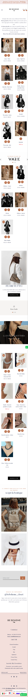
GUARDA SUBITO (14, 560)
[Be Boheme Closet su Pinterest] (14, 677)
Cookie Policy (14, 659)
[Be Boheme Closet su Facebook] (11, 677)
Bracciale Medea (21, 374)
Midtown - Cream (7, 186)
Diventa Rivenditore (14, 644)
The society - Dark (7, 145)
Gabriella (21, 142)
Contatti (14, 647)
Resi (14, 652)
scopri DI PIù (14, 526)
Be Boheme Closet (10, 688)
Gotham (21, 185)
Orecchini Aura (21, 434)
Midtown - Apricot (21, 213)
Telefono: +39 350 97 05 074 (14, 634)
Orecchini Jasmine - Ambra (7, 435)
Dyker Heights (7, 240)
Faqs (14, 649)
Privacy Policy (14, 657)
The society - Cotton (7, 115)
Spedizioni (14, 654)
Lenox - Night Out (21, 59)
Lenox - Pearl (7, 59)
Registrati (23, 672)
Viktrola (7, 213)
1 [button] (12, 162)
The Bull (21, 114)
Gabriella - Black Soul (7, 87)
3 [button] (15, 162)
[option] (14, 307)
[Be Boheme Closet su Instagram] (16, 677)
